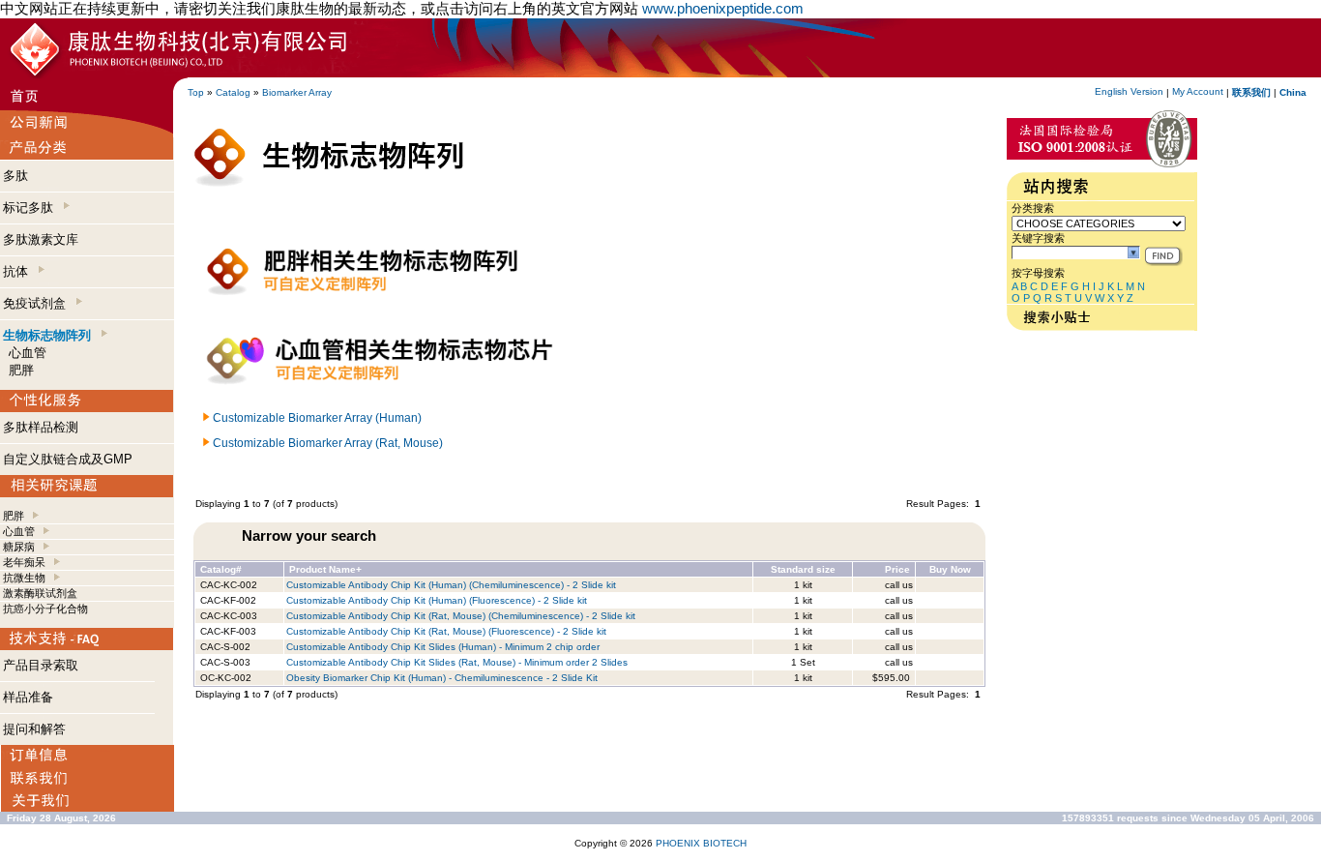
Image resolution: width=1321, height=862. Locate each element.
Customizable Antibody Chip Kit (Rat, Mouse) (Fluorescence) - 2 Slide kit (446, 631)
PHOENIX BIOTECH (701, 843)
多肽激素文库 (40, 239)
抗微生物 (24, 577)
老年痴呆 (24, 562)
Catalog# (221, 569)
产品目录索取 (40, 665)
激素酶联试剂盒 (40, 593)
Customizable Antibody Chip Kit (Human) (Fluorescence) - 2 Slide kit (436, 600)
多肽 (15, 175)
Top (196, 92)
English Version (1129, 91)
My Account (1197, 91)
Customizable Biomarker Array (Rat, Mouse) (328, 443)
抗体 (19, 271)
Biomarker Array (297, 92)
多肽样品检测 (40, 427)
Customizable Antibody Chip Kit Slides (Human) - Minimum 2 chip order (443, 646)
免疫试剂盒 (38, 303)
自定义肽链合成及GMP (67, 459)
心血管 (27, 352)
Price (897, 569)
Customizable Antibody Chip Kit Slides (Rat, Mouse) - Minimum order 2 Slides (457, 662)
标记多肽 (32, 207)
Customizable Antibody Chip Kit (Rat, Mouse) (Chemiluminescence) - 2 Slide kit (460, 615)
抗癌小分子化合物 (45, 608)
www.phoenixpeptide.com (723, 8)
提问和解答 (34, 729)
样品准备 (28, 697)
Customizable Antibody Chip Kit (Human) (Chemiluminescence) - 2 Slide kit (451, 585)
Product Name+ (325, 569)
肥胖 (21, 370)
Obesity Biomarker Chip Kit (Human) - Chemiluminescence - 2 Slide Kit (442, 677)
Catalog (233, 92)
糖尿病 (19, 546)
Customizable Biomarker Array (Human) (317, 418)
